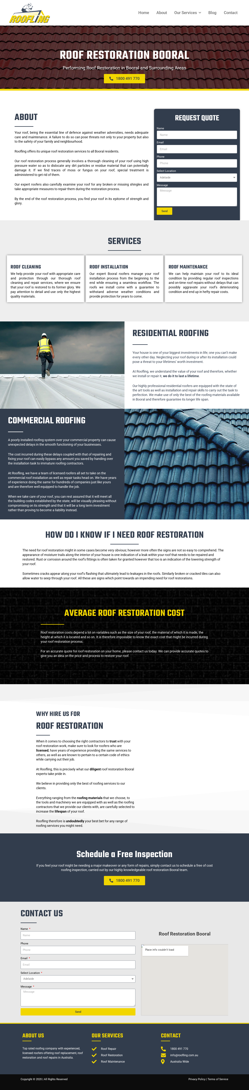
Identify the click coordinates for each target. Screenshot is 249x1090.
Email (160, 142)
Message (162, 185)
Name (160, 128)
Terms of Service (218, 1079)
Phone (160, 156)
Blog (212, 12)
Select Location (166, 171)
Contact (231, 12)
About (161, 12)
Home (143, 12)
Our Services (185, 12)
